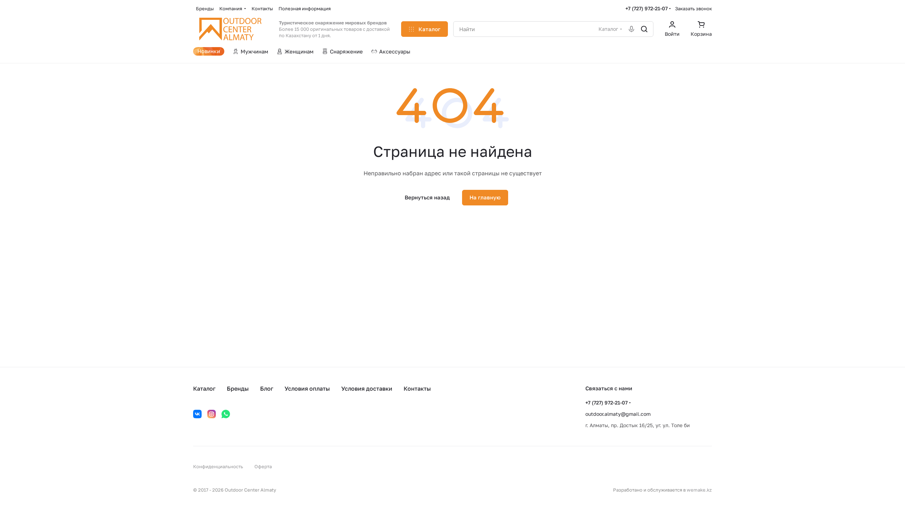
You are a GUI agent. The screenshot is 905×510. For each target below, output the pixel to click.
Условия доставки (366, 388)
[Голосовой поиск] (631, 29)
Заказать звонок (693, 8)
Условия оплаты (307, 388)
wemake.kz (699, 490)
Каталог (204, 388)
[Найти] (644, 29)
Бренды (238, 388)
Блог (266, 388)
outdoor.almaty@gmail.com (618, 414)
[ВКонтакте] (197, 414)
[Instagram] (211, 414)
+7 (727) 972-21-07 (646, 8)
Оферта (263, 466)
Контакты (417, 388)
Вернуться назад (427, 197)
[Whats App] (225, 414)
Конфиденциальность (218, 466)
